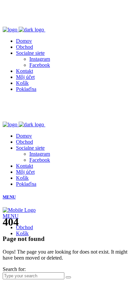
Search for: (14, 269)
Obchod (24, 227)
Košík (22, 233)
